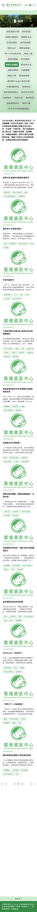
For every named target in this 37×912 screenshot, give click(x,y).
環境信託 (26, 86)
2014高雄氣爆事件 (10, 196)
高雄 (25, 192)
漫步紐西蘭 (25, 42)
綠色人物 (28, 53)
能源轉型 (7, 406)
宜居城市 (22, 196)
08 (18, 784)
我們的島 (26, 31)
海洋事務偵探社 (11, 92)
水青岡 (16, 461)
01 (5, 784)
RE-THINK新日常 (13, 53)
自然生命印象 (27, 92)
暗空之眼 (12, 75)
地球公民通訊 (12, 64)
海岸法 (6, 569)
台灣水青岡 (7, 461)
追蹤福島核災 (13, 103)
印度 (27, 295)
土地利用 (7, 299)
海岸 (19, 617)
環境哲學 (13, 244)
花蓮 (31, 244)
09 (22, 784)
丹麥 (17, 774)
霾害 (5, 719)
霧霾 (14, 723)
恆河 (21, 295)
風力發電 (24, 770)
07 (15, 784)
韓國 (22, 406)
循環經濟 (30, 353)
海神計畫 (26, 103)
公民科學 (15, 511)
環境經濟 (15, 356)
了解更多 (14, 909)
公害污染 (7, 356)
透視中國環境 (12, 37)
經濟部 (23, 719)
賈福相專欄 (24, 75)
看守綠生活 (26, 64)
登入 (34, 5)
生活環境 (7, 515)
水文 (15, 295)
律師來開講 (24, 48)
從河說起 (25, 59)
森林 (5, 458)
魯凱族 (22, 668)
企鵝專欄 (25, 70)
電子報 (26, 5)
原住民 (6, 247)
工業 (22, 349)
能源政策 (18, 410)
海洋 (12, 569)
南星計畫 (30, 349)
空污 (19, 723)
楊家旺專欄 (13, 70)
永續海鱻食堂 (13, 86)
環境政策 (7, 192)
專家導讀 (30, 97)
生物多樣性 (12, 42)
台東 (5, 244)
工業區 (13, 353)
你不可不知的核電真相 (18, 108)
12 (31, 784)
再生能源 (15, 406)
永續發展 (18, 620)
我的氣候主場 (13, 31)
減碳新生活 (26, 37)
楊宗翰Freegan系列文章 (18, 81)
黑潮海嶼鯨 (13, 59)
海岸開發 (7, 565)
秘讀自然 (7, 97)
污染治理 (21, 353)
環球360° (12, 48)
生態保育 (24, 458)
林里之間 (18, 97)
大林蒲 (6, 353)
